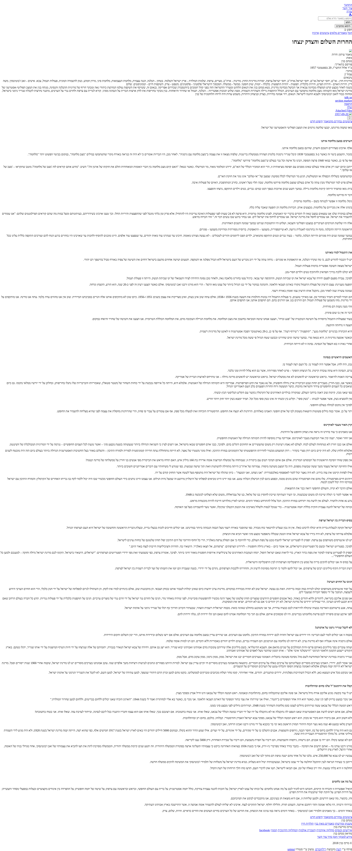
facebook (264, 830)
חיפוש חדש (316, 121)
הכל (350, 32)
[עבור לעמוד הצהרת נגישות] (350, 14)
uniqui (291, 849)
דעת (338, 849)
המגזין (274, 830)
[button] (348, 4)
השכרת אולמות (307, 830)
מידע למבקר (345, 836)
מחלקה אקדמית (325, 830)
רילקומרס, (320, 849)
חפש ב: (348, 29)
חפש (348, 22)
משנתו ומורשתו (343, 823)
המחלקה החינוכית (288, 830)
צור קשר (322, 836)
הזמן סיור (332, 836)
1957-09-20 (342, 114)
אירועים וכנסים (343, 830)
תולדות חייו (307, 823)
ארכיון (315, 32)
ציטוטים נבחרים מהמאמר (337, 121)
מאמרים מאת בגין (324, 823)
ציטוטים (324, 32)
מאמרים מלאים (338, 32)
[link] (347, 8)
